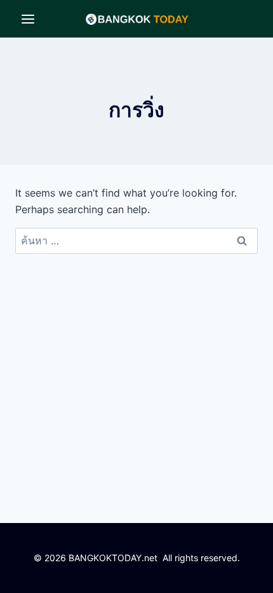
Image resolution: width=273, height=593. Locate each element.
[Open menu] (28, 19)
